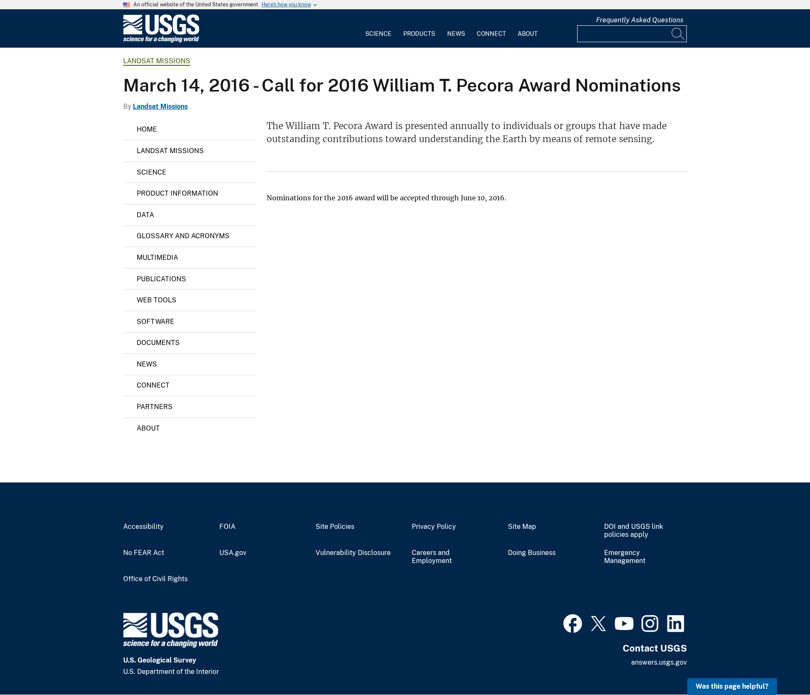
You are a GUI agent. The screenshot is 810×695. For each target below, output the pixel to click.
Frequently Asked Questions (639, 20)
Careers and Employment (432, 557)
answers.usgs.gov (659, 662)
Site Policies (335, 527)
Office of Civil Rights (155, 579)
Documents (158, 343)
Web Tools (156, 300)
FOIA (227, 527)
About (527, 33)
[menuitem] (378, 28)
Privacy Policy (434, 527)
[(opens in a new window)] (573, 622)
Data (145, 215)
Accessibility (143, 527)
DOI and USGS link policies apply (633, 531)
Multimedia (157, 257)
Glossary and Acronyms (183, 236)
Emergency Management (624, 557)
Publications (161, 279)
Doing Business (532, 553)
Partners (155, 407)
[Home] (161, 41)
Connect (491, 33)
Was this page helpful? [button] (732, 686)
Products (419, 33)
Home (147, 129)
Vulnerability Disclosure (353, 553)
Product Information (177, 193)
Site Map (522, 527)
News (456, 33)
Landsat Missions (156, 61)
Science (378, 33)
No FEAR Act (143, 553)
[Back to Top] (779, 664)
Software (155, 322)
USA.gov (232, 553)
